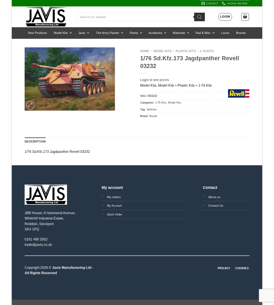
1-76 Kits (207, 51)
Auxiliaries (155, 33)
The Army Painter (107, 33)
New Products (37, 33)
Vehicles (151, 109)
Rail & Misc (203, 33)
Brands (241, 33)
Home (144, 51)
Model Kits (61, 33)
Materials (179, 33)
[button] (225, 17)
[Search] (199, 17)
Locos (225, 33)
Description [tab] (35, 141)
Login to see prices (154, 80)
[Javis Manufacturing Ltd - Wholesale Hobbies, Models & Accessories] (46, 17)
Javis (81, 33)
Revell (153, 116)
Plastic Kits (186, 51)
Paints (134, 33)
